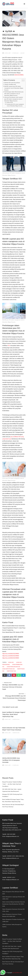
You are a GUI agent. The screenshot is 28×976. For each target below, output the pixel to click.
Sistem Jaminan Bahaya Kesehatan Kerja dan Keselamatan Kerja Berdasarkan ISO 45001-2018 (13, 904)
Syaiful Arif (8, 53)
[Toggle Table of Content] (22, 80)
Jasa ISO (22, 53)
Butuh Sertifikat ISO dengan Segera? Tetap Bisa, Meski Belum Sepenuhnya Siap (13, 714)
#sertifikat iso (11, 671)
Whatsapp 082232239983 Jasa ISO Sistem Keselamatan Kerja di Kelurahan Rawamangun (14, 698)
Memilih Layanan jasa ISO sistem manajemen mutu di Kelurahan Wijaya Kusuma (13, 88)
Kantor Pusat (10, 102)
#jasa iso (11, 662)
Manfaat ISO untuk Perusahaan (12, 82)
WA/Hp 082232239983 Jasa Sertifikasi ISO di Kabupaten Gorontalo (11, 760)
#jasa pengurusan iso (13, 666)
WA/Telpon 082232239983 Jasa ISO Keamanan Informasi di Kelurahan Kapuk (12, 687)
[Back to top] (26, 974)
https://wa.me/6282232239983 (10, 653)
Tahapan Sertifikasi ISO (10, 84)
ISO (9, 345)
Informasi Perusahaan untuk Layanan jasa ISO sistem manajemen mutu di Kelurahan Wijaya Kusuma (13, 99)
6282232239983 (18, 75)
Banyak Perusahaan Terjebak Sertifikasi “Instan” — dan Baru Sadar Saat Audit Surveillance (12, 784)
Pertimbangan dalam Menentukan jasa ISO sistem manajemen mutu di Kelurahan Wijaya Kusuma (13, 93)
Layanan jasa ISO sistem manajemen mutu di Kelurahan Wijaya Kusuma (15, 105)
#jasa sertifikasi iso (8, 668)
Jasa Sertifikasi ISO (17, 972)
